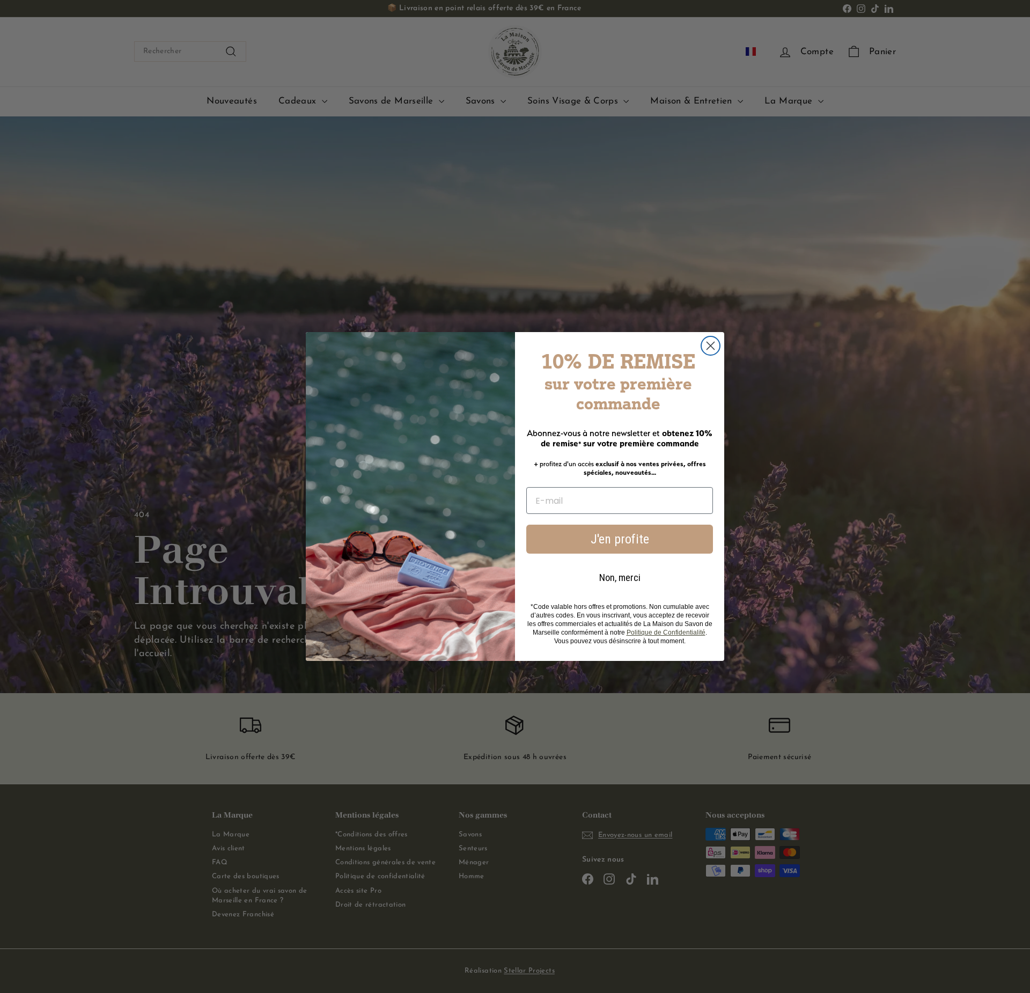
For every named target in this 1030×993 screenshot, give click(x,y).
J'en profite (620, 539)
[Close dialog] (710, 345)
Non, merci (620, 577)
